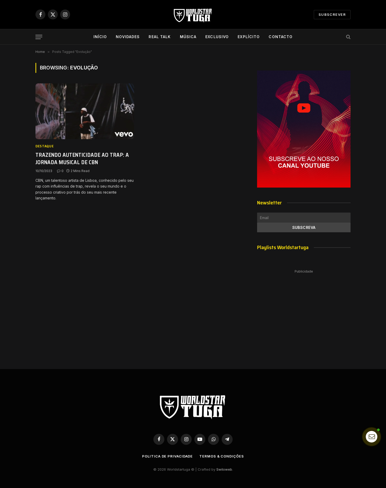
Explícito (249, 36)
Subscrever (332, 14)
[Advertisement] (304, 314)
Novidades (128, 36)
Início (100, 36)
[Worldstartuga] (193, 14)
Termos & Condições (221, 456)
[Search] (348, 37)
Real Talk (160, 36)
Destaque (44, 146)
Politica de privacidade (167, 456)
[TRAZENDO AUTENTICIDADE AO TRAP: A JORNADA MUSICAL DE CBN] (84, 111)
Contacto (281, 36)
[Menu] (38, 37)
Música (188, 36)
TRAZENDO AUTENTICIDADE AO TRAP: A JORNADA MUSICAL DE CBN (82, 158)
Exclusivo (217, 36)
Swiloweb (224, 469)
